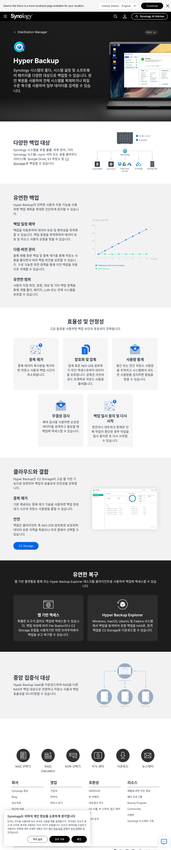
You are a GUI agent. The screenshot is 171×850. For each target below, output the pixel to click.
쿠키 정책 (75, 828)
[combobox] (118, 6)
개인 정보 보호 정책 (58, 828)
